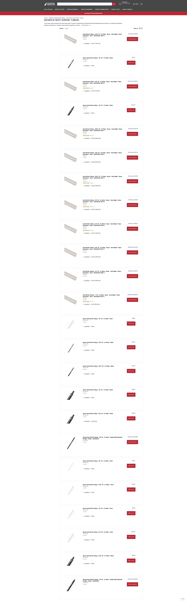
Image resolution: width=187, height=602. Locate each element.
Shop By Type (115, 9)
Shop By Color (59, 9)
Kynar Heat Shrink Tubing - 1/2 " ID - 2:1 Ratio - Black (98, 105)
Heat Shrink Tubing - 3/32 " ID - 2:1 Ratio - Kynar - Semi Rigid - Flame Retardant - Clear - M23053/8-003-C (102, 177)
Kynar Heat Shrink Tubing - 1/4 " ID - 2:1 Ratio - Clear (98, 508)
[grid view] (140, 28)
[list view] (142, 28)
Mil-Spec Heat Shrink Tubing (57, 18)
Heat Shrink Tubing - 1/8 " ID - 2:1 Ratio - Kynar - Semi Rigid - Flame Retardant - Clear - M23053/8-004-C (102, 200)
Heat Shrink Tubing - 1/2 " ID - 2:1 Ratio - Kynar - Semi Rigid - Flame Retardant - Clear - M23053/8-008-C (102, 272)
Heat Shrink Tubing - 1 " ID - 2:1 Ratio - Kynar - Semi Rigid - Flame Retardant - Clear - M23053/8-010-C (101, 295)
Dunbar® (85, 37)
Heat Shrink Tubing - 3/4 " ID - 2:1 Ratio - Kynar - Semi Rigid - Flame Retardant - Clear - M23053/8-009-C (102, 82)
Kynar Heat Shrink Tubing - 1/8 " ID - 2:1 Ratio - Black (98, 58)
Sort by (61, 28)
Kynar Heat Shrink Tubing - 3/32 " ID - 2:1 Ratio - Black (98, 366)
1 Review (91, 88)
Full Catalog (48, 9)
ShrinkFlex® (85, 59)
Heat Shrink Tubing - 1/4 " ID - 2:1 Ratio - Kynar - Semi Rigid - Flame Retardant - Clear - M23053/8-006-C (102, 224)
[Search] (114, 4)
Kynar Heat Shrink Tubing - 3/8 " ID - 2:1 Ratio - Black (98, 413)
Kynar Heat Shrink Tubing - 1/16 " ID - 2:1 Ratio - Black (98, 342)
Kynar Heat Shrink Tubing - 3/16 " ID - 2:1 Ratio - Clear (98, 484)
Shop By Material (72, 9)
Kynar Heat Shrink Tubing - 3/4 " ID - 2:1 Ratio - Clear (98, 532)
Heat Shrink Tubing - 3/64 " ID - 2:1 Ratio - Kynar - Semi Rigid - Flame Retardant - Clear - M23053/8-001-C (102, 129)
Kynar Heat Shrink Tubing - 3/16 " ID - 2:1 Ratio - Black (98, 555)
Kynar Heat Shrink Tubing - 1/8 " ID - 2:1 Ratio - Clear (98, 461)
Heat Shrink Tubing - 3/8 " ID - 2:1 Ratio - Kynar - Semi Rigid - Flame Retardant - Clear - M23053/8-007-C (102, 248)
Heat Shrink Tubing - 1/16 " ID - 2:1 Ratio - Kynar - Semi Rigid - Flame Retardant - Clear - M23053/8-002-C (102, 153)
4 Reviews (91, 135)
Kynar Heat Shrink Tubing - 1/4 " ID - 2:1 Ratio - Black (98, 390)
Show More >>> (86, 25)
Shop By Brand (127, 9)
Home (45, 18)
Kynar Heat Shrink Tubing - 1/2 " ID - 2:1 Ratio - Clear (98, 318)
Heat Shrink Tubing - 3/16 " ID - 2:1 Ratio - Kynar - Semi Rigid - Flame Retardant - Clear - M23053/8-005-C (102, 34)
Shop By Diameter (86, 9)
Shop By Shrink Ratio (102, 9)
